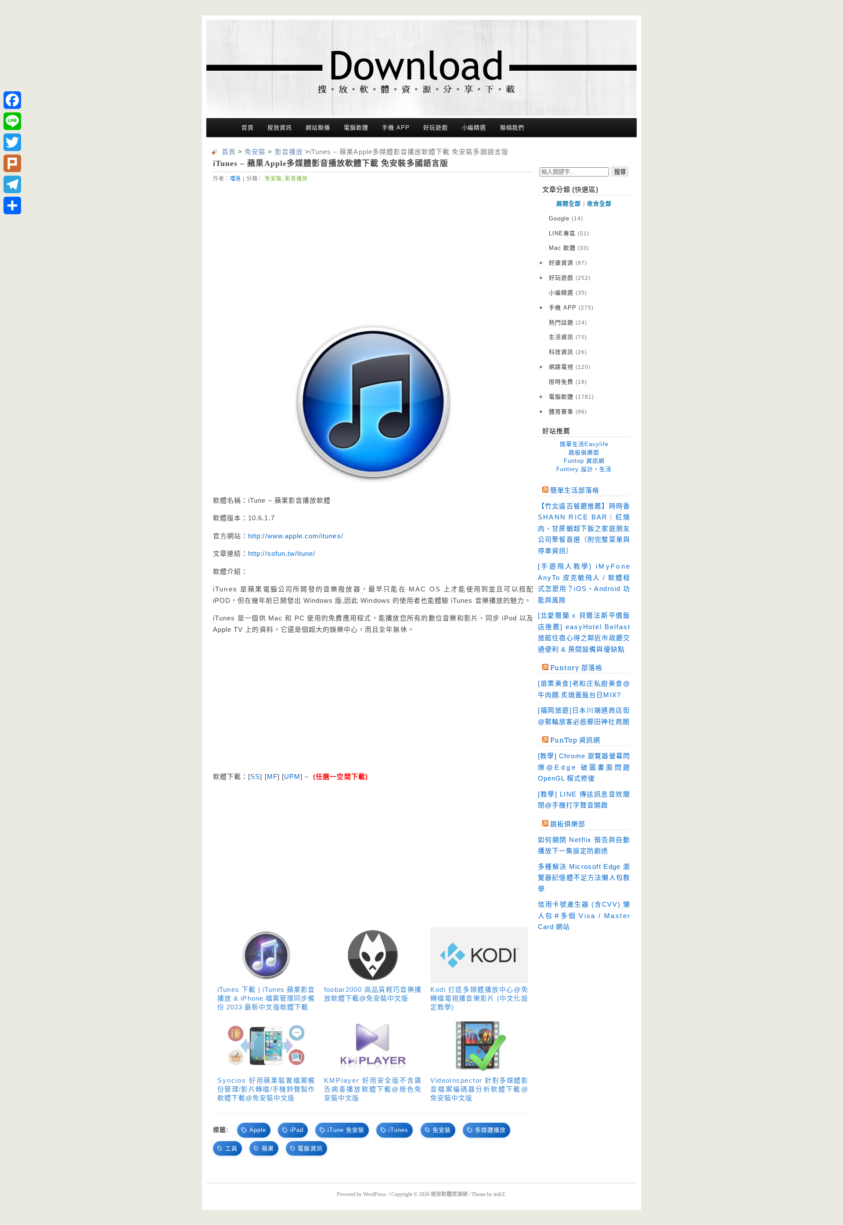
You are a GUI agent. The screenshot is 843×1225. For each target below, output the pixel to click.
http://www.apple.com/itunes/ (295, 536)
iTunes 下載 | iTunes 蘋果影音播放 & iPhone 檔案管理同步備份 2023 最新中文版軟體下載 (266, 998)
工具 (231, 1148)
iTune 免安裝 (346, 1130)
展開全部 (568, 203)
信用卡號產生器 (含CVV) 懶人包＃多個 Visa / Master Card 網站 (584, 915)
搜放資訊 (279, 127)
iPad (296, 1130)
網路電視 (570, 367)
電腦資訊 (310, 1148)
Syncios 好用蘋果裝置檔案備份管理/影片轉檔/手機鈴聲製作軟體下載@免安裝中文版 (266, 1089)
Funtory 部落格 (576, 668)
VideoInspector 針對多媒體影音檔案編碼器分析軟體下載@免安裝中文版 (479, 1089)
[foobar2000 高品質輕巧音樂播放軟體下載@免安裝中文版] (373, 955)
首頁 (247, 127)
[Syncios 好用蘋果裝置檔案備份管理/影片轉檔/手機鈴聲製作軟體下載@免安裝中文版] (266, 1046)
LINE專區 (569, 233)
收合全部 (599, 203)
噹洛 (235, 179)
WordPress (374, 1194)
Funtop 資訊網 (584, 461)
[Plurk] (12, 163)
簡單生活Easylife (584, 444)
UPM (292, 776)
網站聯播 (318, 127)
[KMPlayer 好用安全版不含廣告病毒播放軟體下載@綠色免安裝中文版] (373, 1046)
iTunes (398, 1130)
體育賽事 (568, 411)
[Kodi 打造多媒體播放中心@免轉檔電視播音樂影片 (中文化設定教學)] (479, 955)
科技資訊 (568, 352)
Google (566, 218)
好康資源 (568, 262)
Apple (257, 1130)
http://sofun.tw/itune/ (281, 553)
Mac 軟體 (569, 248)
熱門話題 (568, 322)
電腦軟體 (356, 127)
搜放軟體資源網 (449, 1194)
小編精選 (474, 127)
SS (255, 776)
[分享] (12, 205)
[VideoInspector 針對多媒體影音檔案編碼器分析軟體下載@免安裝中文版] (479, 1046)
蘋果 (268, 1148)
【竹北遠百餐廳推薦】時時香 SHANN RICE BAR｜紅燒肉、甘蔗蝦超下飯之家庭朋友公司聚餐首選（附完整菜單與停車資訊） (584, 528)
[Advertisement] (373, 248)
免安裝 (273, 179)
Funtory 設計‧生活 (584, 469)
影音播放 (296, 179)
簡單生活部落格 (574, 490)
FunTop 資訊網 (575, 740)
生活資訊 (568, 337)
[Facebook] (12, 100)
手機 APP (395, 127)
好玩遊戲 (435, 127)
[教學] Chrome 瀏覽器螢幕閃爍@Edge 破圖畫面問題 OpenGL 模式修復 (584, 767)
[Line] (12, 121)
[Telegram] (12, 184)
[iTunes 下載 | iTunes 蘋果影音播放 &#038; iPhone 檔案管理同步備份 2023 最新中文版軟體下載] (266, 955)
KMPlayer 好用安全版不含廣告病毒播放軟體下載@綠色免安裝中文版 (373, 1089)
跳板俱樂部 (584, 452)
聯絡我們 (512, 127)
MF (272, 776)
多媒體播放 (490, 1130)
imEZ (499, 1194)
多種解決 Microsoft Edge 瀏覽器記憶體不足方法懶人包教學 (584, 878)
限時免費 (568, 381)
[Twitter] (12, 142)
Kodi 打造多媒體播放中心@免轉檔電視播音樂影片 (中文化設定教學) (479, 998)
